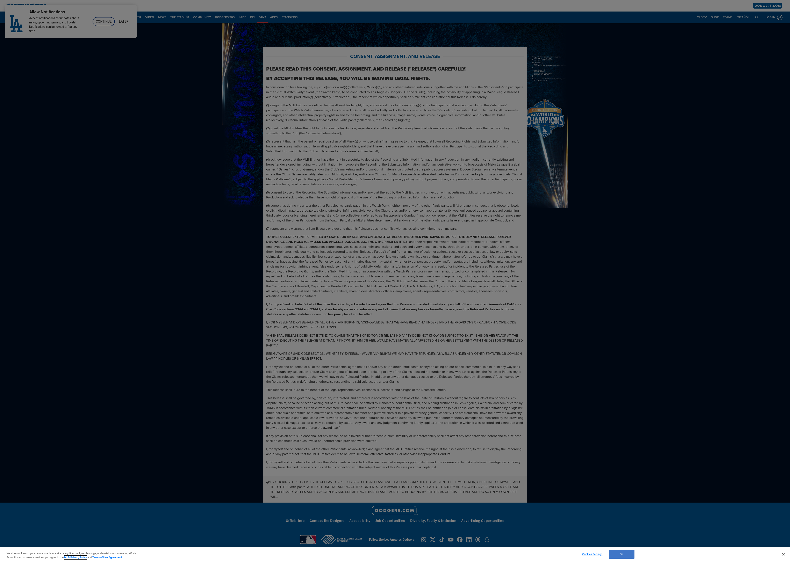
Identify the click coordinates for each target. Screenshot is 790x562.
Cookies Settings (592, 554)
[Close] (783, 554)
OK (621, 554)
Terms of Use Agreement (107, 557)
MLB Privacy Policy (75, 557)
